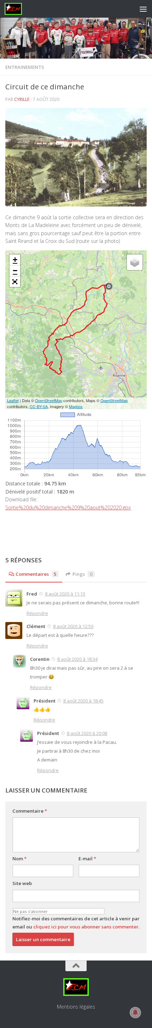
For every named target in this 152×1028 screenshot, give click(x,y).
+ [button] (15, 259)
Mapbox (76, 406)
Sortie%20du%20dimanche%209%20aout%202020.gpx (68, 507)
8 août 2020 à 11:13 (65, 594)
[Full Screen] (15, 281)
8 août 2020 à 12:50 (73, 626)
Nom (19, 858)
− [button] (15, 270)
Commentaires (36, 574)
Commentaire (29, 811)
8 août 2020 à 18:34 (77, 659)
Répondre (37, 613)
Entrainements (24, 67)
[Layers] (134, 262)
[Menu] (143, 9)
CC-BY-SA (39, 406)
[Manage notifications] (135, 1012)
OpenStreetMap (48, 400)
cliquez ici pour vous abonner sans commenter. (86, 927)
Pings (82, 574)
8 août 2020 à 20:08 (87, 733)
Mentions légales (76, 1006)
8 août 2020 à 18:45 (83, 701)
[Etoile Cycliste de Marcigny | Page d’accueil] (16, 9)
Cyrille (22, 99)
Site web (22, 883)
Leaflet (13, 400)
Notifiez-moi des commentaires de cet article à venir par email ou (76, 922)
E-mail (87, 858)
